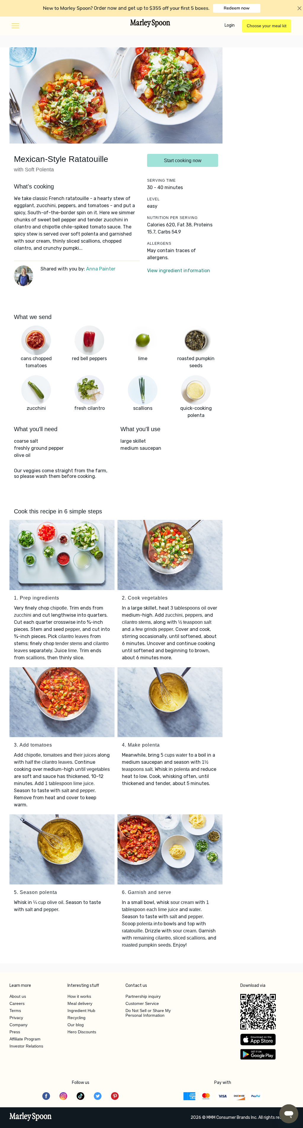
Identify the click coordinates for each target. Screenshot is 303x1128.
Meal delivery (79, 1003)
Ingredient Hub (81, 1010)
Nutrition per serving (172, 218)
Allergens (159, 243)
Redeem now (236, 8)
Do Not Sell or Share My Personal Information (148, 1013)
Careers (17, 1003)
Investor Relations (26, 1046)
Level (153, 199)
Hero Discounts (81, 1031)
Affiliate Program (25, 1039)
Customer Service (142, 1003)
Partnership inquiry (143, 996)
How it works (79, 996)
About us (17, 996)
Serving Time (161, 180)
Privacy (16, 1017)
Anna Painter (100, 269)
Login (230, 25)
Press (14, 1031)
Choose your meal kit (266, 25)
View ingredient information (178, 270)
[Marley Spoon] (30, 1117)
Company (18, 1024)
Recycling (76, 1017)
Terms (15, 1010)
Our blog (75, 1024)
